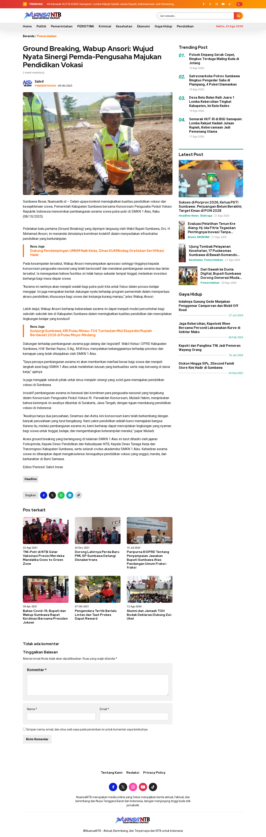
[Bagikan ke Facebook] (43, 495)
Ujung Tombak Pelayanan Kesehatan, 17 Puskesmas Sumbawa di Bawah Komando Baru (213, 251)
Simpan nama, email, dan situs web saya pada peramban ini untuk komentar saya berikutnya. (87, 729)
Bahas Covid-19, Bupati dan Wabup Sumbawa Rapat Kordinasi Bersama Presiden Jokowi (45, 617)
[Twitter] (210, 4)
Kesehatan (124, 26)
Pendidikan (185, 26)
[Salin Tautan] (78, 495)
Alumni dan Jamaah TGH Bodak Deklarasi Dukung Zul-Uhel (149, 615)
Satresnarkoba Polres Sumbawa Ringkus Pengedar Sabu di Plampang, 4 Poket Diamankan (214, 80)
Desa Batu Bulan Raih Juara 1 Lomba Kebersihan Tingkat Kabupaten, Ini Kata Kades (211, 102)
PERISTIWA (85, 26)
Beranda (28, 36)
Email (104, 709)
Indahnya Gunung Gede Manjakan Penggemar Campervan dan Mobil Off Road (208, 306)
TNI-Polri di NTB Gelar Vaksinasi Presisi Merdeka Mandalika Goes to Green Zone (43, 558)
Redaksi (132, 773)
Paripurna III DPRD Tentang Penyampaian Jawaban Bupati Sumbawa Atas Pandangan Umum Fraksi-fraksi (148, 560)
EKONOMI (203, 237)
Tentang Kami (111, 773)
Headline (31, 479)
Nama (32, 709)
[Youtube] (223, 4)
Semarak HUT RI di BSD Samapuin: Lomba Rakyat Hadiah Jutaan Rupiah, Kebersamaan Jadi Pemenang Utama (215, 125)
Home (27, 26)
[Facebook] (203, 4)
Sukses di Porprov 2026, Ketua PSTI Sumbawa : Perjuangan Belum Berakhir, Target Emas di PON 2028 (210, 206)
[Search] (238, 15)
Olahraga (206, 215)
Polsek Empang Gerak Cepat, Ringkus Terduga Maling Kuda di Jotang (214, 59)
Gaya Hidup (163, 26)
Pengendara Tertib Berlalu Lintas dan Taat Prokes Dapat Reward (96, 615)
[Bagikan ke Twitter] (52, 495)
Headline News (189, 215)
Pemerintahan (62, 26)
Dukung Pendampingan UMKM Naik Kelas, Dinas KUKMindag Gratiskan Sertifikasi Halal (97, 253)
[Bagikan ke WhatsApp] (61, 495)
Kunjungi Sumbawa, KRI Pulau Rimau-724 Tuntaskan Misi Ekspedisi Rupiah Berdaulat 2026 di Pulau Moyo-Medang (91, 333)
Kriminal (105, 26)
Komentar (37, 670)
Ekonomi (143, 26)
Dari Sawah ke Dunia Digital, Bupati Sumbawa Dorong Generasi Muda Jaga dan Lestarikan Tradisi (221, 273)
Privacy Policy (154, 773)
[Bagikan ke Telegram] (69, 495)
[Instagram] (216, 4)
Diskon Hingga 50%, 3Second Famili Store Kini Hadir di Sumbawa (206, 366)
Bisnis (192, 237)
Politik (41, 26)
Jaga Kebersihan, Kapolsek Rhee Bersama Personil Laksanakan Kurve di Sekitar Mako (209, 328)
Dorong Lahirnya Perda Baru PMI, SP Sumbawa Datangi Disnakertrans (97, 556)
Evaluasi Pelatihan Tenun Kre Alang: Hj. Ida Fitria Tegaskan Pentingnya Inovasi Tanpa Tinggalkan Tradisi (212, 228)
